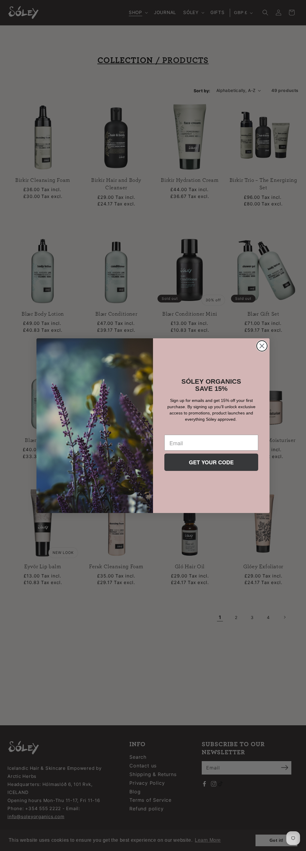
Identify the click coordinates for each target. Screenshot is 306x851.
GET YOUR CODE (211, 462)
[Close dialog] (262, 346)
